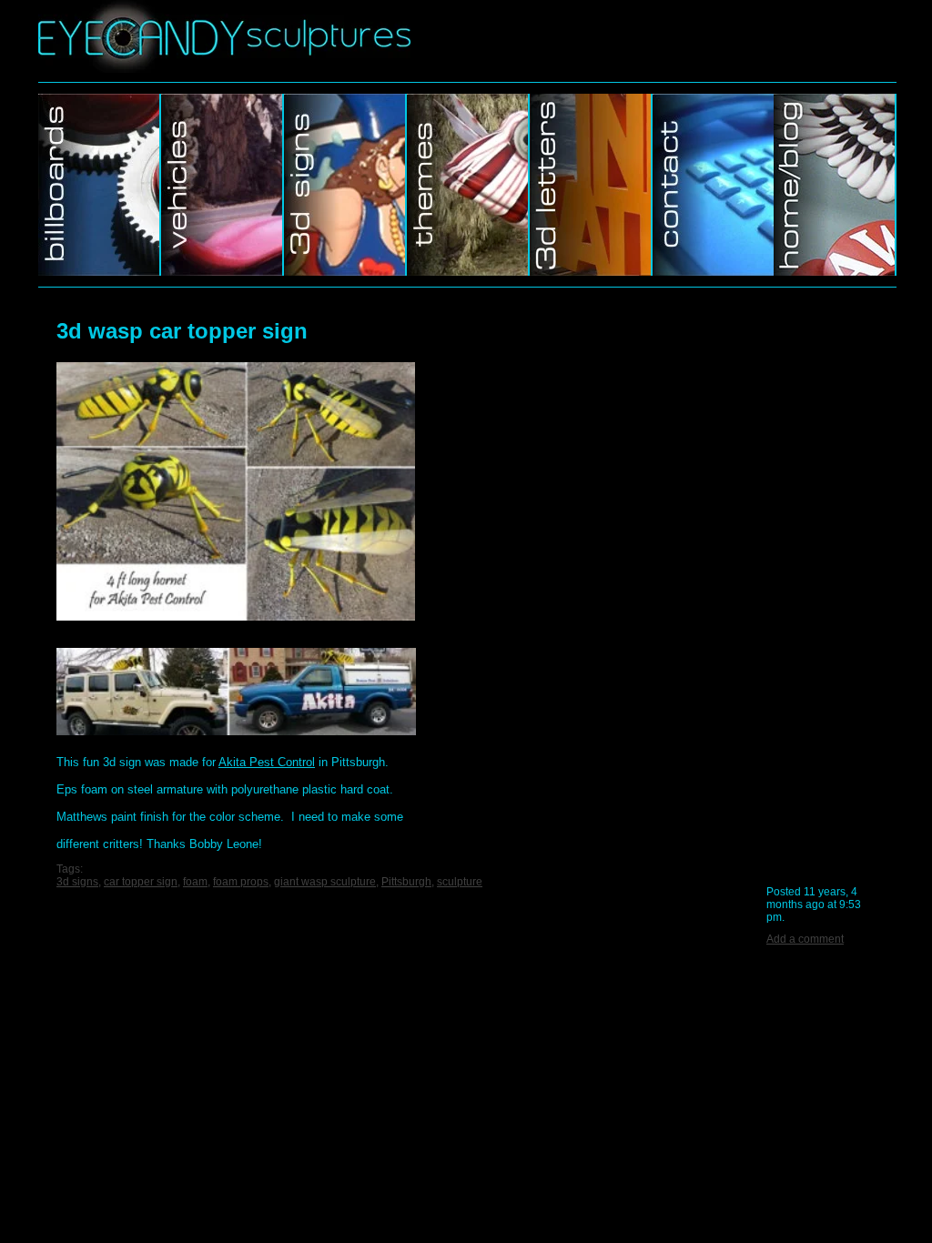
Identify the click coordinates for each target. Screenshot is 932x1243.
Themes (468, 185)
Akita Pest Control (266, 762)
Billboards (99, 185)
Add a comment (805, 939)
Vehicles (222, 185)
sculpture (459, 881)
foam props (240, 881)
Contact (713, 185)
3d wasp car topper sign (182, 330)
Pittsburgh (406, 881)
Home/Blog (835, 185)
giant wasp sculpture (325, 881)
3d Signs (345, 185)
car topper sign (140, 881)
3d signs (77, 881)
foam (195, 881)
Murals (591, 185)
